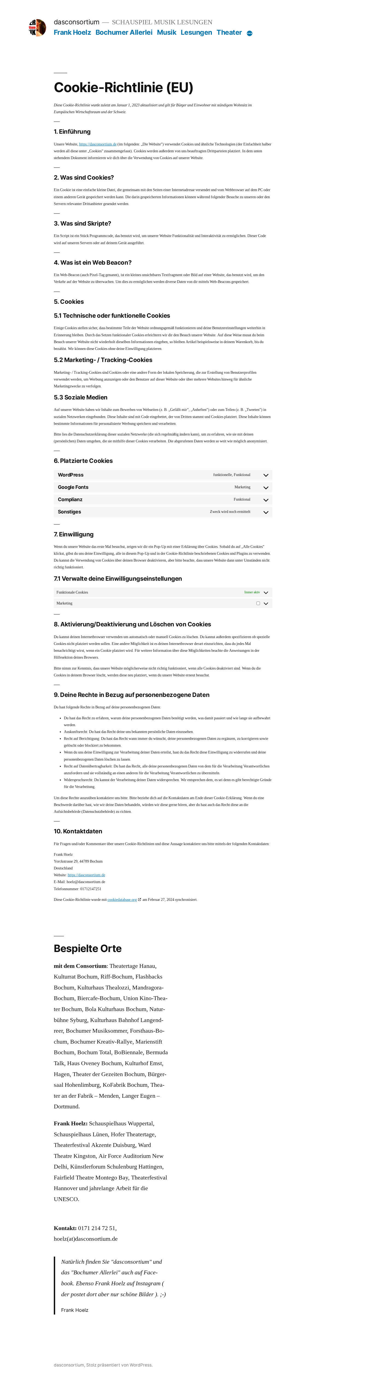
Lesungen (196, 32)
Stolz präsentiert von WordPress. (119, 1365)
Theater (229, 32)
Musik (166, 32)
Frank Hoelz (72, 32)
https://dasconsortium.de (98, 144)
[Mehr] (249, 33)
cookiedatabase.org (122, 899)
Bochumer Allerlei (124, 32)
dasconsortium (77, 22)
